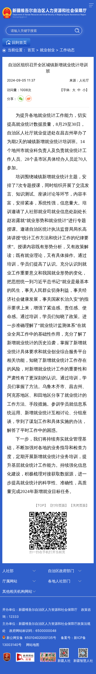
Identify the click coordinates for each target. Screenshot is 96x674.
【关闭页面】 (79, 505)
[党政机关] (9, 660)
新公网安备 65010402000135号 (31, 638)
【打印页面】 (58, 505)
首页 (31, 50)
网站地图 (32, 645)
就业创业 (47, 50)
